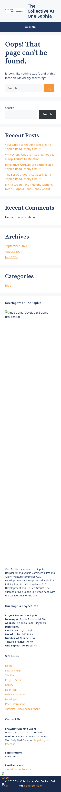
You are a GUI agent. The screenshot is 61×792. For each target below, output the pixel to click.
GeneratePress (33, 785)
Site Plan (10, 675)
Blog (8, 285)
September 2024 (16, 246)
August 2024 (13, 251)
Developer (11, 699)
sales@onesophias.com (18, 769)
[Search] (49, 88)
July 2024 (11, 257)
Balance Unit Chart (15, 694)
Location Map (13, 670)
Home (8, 665)
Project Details (14, 680)
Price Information (15, 704)
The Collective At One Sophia (41, 11)
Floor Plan (11, 689)
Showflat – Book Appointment (22, 708)
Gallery (9, 684)
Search (9, 108)
